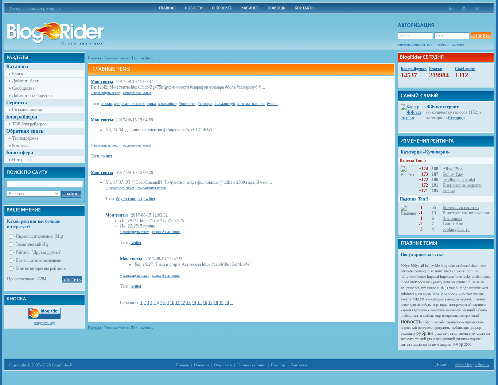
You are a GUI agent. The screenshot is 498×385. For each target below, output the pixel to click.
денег (405, 305)
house (421, 277)
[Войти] (481, 35)
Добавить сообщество (32, 95)
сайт (446, 333)
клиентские (436, 310)
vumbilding (457, 288)
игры (444, 305)
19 (221, 302)
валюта (406, 299)
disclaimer (435, 271)
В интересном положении (466, 212)
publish (461, 282)
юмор (457, 344)
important (447, 277)
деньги (415, 305)
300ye (405, 266)
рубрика (424, 333)
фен (438, 339)
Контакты (21, 145)
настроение (450, 316)
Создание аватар (27, 109)
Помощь (278, 365)
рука (438, 333)
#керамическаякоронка (135, 103)
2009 (467, 344)
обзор (428, 322)
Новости (201, 365)
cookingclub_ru (456, 229)
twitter (272, 103)
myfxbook (417, 282)
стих (472, 333)
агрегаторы (423, 293)
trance (431, 288)
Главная (94, 58)
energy (448, 271)
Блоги (17, 73)
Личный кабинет (251, 365)
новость (411, 321)
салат (454, 333)
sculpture (407, 288)
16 (205, 302)
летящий (468, 310)
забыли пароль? (450, 44)
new (429, 282)
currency (421, 271)
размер (476, 328)
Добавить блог (25, 80)
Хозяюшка (452, 218)
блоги (445, 293)
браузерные (474, 293)
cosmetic (407, 271)
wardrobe (474, 288)
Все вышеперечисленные (38, 260)
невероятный (469, 316)
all (422, 266)
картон (406, 310)
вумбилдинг (434, 299)
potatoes (449, 282)
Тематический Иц (32, 244)
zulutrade (407, 293)
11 (177, 302)
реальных (408, 333)
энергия (445, 344)
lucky (467, 277)
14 (194, 302)
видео (418, 299)
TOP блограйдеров (29, 124)
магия (417, 316)
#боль (106, 103)
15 (199, 302)
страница (483, 333)
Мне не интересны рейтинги (41, 268)
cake (451, 266)
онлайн (439, 322)
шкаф (417, 344)
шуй (435, 344)
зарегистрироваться (415, 44)
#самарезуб (224, 103)
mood (405, 282)
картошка (419, 310)
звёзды (426, 305)
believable (432, 266)
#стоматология (251, 103)
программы (442, 328)
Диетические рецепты (462, 185)
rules (471, 282)
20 (227, 302)
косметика (453, 310)
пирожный (409, 328)
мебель (428, 316)
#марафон (167, 103)
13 (188, 302)
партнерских (474, 322)
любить (481, 310)
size (423, 288)
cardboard (463, 266)
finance (459, 271)
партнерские (455, 322)
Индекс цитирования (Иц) (39, 236)
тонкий (420, 339)
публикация (461, 328)
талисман (407, 339)
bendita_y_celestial (459, 179)
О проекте (223, 365)
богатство (458, 293)
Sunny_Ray (453, 174)
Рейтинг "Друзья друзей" (39, 252)
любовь (406, 316)
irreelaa (449, 190)
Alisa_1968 (453, 168)
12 (183, 302)
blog (444, 266)
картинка (479, 305)
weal (485, 288)
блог (436, 293)
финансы (462, 339)
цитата (406, 344)
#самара (205, 103)
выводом (452, 299)
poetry (437, 282)
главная (479, 299)
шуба (427, 344)
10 (172, 302)
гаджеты (466, 299)
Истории (455, 117)
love (458, 277)
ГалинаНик (453, 223)
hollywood (408, 277)
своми (463, 333)
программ (425, 328)
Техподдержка (25, 138)
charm (475, 266)
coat (483, 266)
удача (431, 339)
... (231, 302)
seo (417, 288)
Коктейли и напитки (461, 207)
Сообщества (23, 88)
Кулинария (436, 152)
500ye (415, 266)
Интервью (21, 159)
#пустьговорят (129, 198)
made (475, 277)
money (485, 277)
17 (210, 302)
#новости (187, 103)
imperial (433, 277)
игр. (436, 305)
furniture (472, 271)
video (442, 287)
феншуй (449, 339)
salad (480, 282)
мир (438, 316)
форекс (475, 339)
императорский (460, 305)
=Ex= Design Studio (472, 364)
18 (216, 302)
